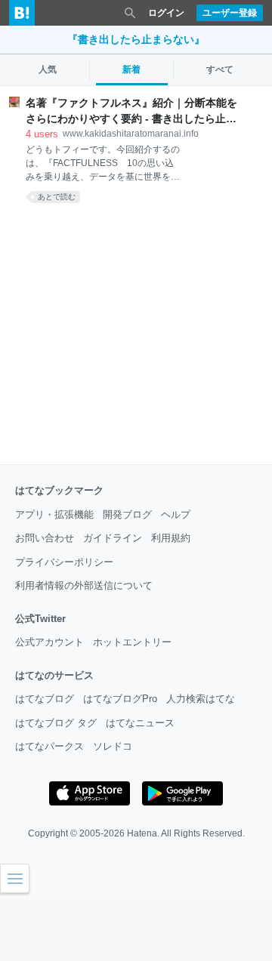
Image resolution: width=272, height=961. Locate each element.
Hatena (142, 833)
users (42, 134)
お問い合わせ (44, 538)
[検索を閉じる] (130, 13)
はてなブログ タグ (56, 722)
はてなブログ (44, 698)
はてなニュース (140, 722)
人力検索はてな (200, 698)
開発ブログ (127, 514)
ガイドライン (112, 538)
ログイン (166, 13)
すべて (219, 69)
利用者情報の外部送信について (84, 585)
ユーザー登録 (229, 13)
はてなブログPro (120, 698)
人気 (48, 69)
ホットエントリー (132, 642)
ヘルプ (175, 514)
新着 (131, 69)
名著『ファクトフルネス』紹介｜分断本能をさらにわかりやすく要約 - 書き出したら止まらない (131, 112)
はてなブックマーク (59, 490)
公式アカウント (49, 642)
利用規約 (170, 538)
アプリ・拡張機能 (54, 514)
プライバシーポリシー (64, 562)
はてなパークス (49, 746)
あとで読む (57, 197)
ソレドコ (112, 746)
